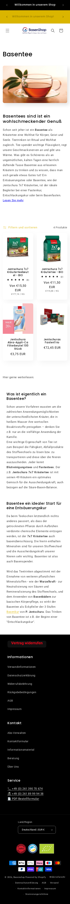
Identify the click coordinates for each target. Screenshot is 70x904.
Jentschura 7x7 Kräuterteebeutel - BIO (18, 272)
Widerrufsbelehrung (19, 683)
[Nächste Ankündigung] (63, 5)
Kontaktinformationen (29, 888)
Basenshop (19, 877)
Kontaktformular (18, 741)
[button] (7, 30)
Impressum (14, 709)
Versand (54, 883)
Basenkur (13, 611)
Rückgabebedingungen (21, 692)
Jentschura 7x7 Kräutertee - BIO (52, 271)
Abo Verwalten (16, 732)
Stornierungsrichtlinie (36, 894)
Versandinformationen (21, 666)
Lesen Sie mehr (13, 200)
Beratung (13, 758)
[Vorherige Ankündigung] (7, 5)
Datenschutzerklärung (21, 675)
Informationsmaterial (20, 749)
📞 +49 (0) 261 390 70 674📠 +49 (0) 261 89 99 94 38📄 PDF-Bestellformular (25, 793)
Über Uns (13, 766)
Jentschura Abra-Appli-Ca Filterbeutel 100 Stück (18, 344)
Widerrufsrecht (57, 877)
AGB (10, 700)
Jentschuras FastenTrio (51, 341)
